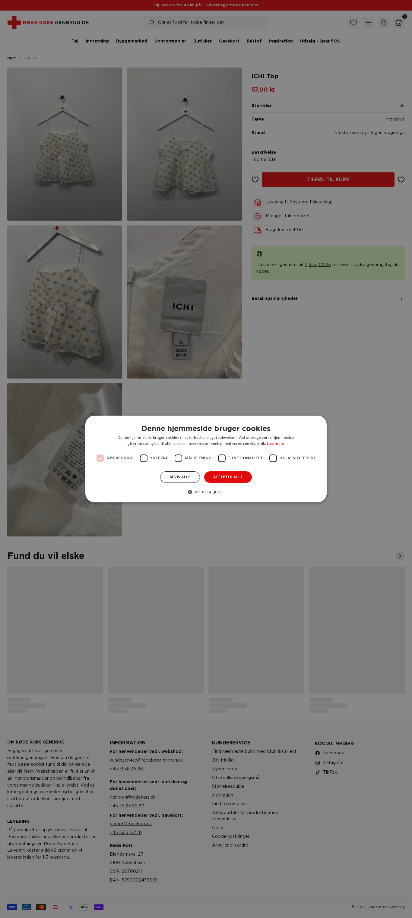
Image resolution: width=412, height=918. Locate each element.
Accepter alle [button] (228, 476)
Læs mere (275, 443)
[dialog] (206, 459)
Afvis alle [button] (180, 476)
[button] (206, 492)
